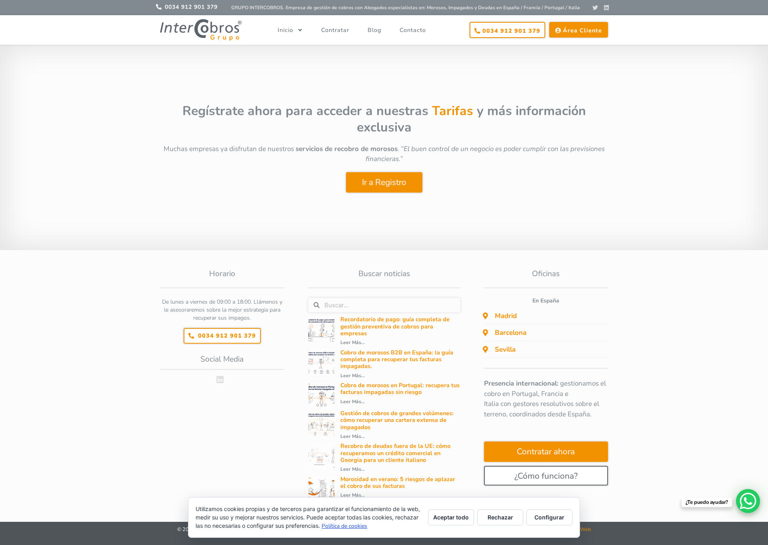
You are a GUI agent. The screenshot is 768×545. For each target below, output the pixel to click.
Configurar (549, 517)
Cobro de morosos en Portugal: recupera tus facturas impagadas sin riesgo (400, 388)
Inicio (285, 30)
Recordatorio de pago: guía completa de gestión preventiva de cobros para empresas (395, 326)
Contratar (335, 30)
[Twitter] (595, 7)
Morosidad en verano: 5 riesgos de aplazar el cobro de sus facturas (397, 482)
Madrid (506, 315)
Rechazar (500, 517)
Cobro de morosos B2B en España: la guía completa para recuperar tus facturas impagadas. (396, 359)
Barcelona (510, 332)
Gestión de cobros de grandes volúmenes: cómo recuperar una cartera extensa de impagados (397, 420)
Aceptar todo (451, 517)
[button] (546, 316)
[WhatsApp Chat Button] (748, 501)
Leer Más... (352, 342)
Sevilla (505, 349)
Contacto (413, 30)
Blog (374, 30)
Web (585, 529)
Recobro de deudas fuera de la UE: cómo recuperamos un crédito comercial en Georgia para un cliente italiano (395, 453)
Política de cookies (344, 526)
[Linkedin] (606, 7)
